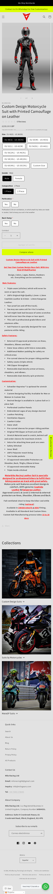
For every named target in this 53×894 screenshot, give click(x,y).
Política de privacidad (12, 875)
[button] (3, 17)
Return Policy (10, 749)
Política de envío (44, 875)
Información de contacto (27, 878)
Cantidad (5, 230)
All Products (10, 760)
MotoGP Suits (8, 713)
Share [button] (7, 526)
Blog (7, 743)
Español (25, 860)
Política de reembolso (41, 871)
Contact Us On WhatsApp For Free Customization (26, 9)
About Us (9, 737)
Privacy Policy (10, 755)
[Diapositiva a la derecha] (32, 98)
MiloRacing (13, 871)
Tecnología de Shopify (24, 871)
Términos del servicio (29, 875)
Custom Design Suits (12, 601)
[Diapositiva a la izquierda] (21, 98)
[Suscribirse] (41, 833)
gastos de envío (21, 130)
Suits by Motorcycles (12, 657)
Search (8, 731)
